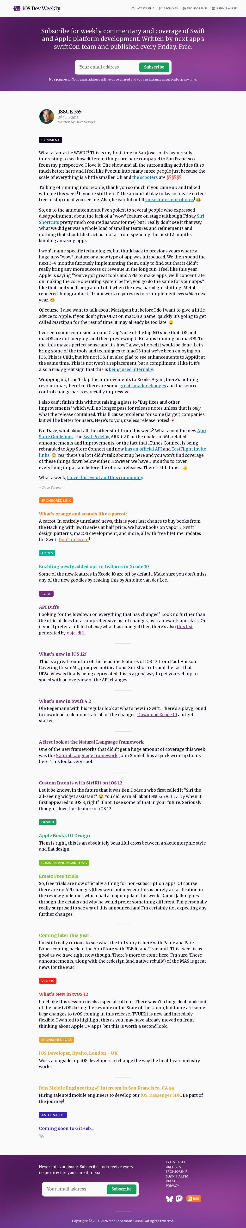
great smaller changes (142, 385)
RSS (196, 1199)
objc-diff (76, 633)
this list (185, 626)
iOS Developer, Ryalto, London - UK (78, 1053)
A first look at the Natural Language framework (91, 742)
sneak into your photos (169, 199)
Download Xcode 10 (157, 714)
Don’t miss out (74, 539)
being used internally (131, 369)
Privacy (172, 1186)
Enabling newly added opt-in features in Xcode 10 (94, 566)
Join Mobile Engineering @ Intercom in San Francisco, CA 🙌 (106, 1088)
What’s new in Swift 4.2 (65, 701)
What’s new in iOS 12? (63, 654)
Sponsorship (197, 8)
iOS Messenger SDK (161, 1095)
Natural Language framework (86, 755)
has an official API (143, 449)
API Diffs (49, 607)
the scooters (145, 177)
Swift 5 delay (96, 436)
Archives (170, 8)
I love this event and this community (105, 477)
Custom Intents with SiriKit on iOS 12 (80, 783)
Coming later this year (64, 935)
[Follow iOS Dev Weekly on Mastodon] (179, 1199)
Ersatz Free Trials (58, 876)
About (171, 1181)
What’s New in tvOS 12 (63, 994)
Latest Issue (144, 8)
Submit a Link (226, 8)
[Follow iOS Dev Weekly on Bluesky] (169, 1199)
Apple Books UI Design (64, 835)
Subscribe (154, 67)
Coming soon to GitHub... (66, 1128)
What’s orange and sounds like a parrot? (83, 514)
